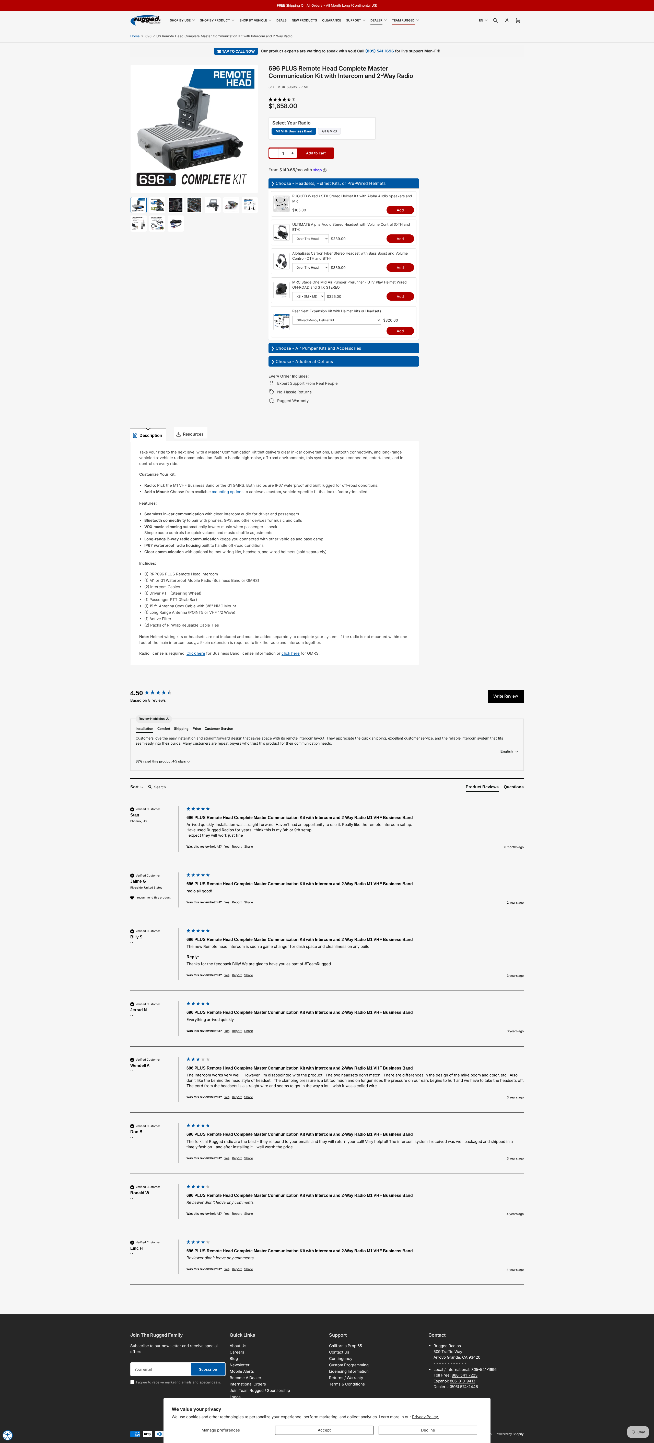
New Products (304, 20)
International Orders (248, 1384)
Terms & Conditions (347, 1384)
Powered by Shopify (509, 1434)
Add (400, 210)
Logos (235, 1396)
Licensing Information (349, 1371)
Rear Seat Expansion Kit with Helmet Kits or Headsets (336, 311)
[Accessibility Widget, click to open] (8, 1435)
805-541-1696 (484, 1369)
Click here (195, 653)
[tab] (482, 788)
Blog (234, 1358)
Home (135, 36)
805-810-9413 (462, 1381)
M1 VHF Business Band (294, 131)
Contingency (340, 1358)
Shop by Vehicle (253, 20)
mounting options (227, 491)
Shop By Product (215, 20)
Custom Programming (349, 1364)
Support (353, 20)
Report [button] (237, 846)
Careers (237, 1352)
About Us (238, 1345)
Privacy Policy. (425, 1416)
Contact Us (339, 1352)
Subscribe (208, 1369)
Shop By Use (180, 20)
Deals (281, 20)
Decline (428, 1430)
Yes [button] (226, 846)
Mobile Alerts (242, 1371)
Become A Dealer (245, 1377)
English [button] (507, 751)
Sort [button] (134, 787)
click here (291, 653)
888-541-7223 (464, 1375)
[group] (157, 693)
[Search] (495, 20)
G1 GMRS (329, 131)
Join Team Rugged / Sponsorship (260, 1390)
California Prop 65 (345, 1345)
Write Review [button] (505, 696)
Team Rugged (403, 20)
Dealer (376, 20)
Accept (324, 1430)
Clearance (331, 20)
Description (150, 435)
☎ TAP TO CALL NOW (236, 51)
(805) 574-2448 (464, 1386)
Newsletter (240, 1364)
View (281, 209)
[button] (343, 100)
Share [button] (248, 846)
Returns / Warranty (346, 1377)
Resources (193, 434)
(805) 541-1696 (379, 51)
